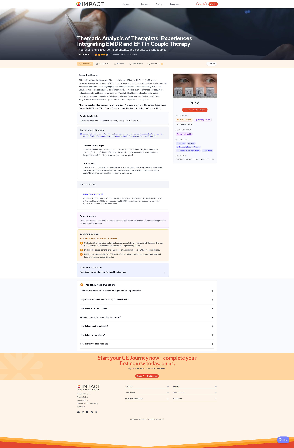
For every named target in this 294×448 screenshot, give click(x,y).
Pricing (159, 4)
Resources (174, 4)
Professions (127, 4)
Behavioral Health (184, 134)
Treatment (208, 151)
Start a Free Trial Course (147, 376)
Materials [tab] (121, 64)
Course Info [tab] (86, 64)
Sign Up (201, 4)
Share (212, 64)
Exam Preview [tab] (137, 64)
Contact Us (81, 407)
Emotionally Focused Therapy (189, 147)
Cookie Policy (82, 400)
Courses (144, 4)
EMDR (193, 143)
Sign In (213, 4)
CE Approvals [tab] (104, 64)
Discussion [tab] (156, 64)
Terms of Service (83, 394)
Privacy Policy (82, 397)
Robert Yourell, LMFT (93, 194)
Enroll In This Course (196, 110)
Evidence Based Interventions (189, 151)
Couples (182, 143)
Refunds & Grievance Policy (87, 403)
